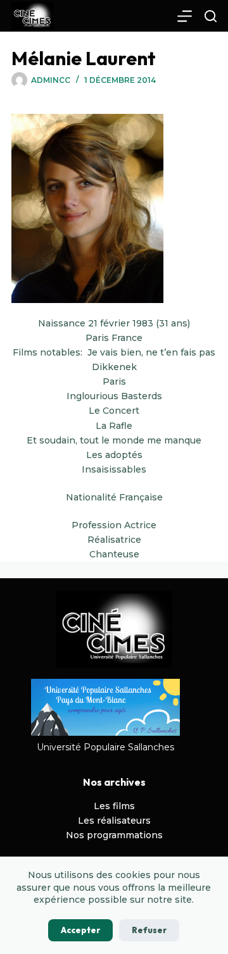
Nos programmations (114, 835)
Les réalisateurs (114, 820)
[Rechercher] (211, 16)
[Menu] (184, 16)
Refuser (149, 930)
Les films (114, 806)
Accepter (80, 930)
